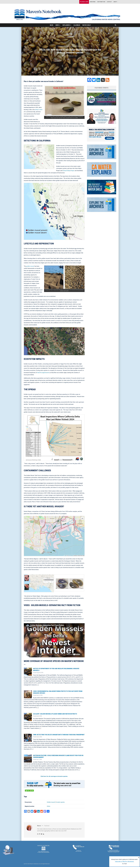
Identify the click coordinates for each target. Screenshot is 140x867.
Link (117, 74)
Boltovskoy (105, 74)
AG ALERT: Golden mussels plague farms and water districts (55, 714)
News (57, 25)
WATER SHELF (86, 25)
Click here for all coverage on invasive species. (54, 776)
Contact (109, 1)
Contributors (101, 1)
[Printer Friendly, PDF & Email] (29, 791)
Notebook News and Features (73, 46)
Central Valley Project (69, 170)
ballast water (38, 109)
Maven (64, 56)
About (115, 1)
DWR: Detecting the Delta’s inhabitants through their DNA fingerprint (59, 735)
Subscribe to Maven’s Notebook (124, 861)
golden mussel (30, 266)
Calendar (76, 25)
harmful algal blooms (43, 372)
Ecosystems (62, 46)
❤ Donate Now (84, 1)
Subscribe (93, 1)
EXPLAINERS (66, 25)
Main (51, 25)
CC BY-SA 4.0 (114, 74)
